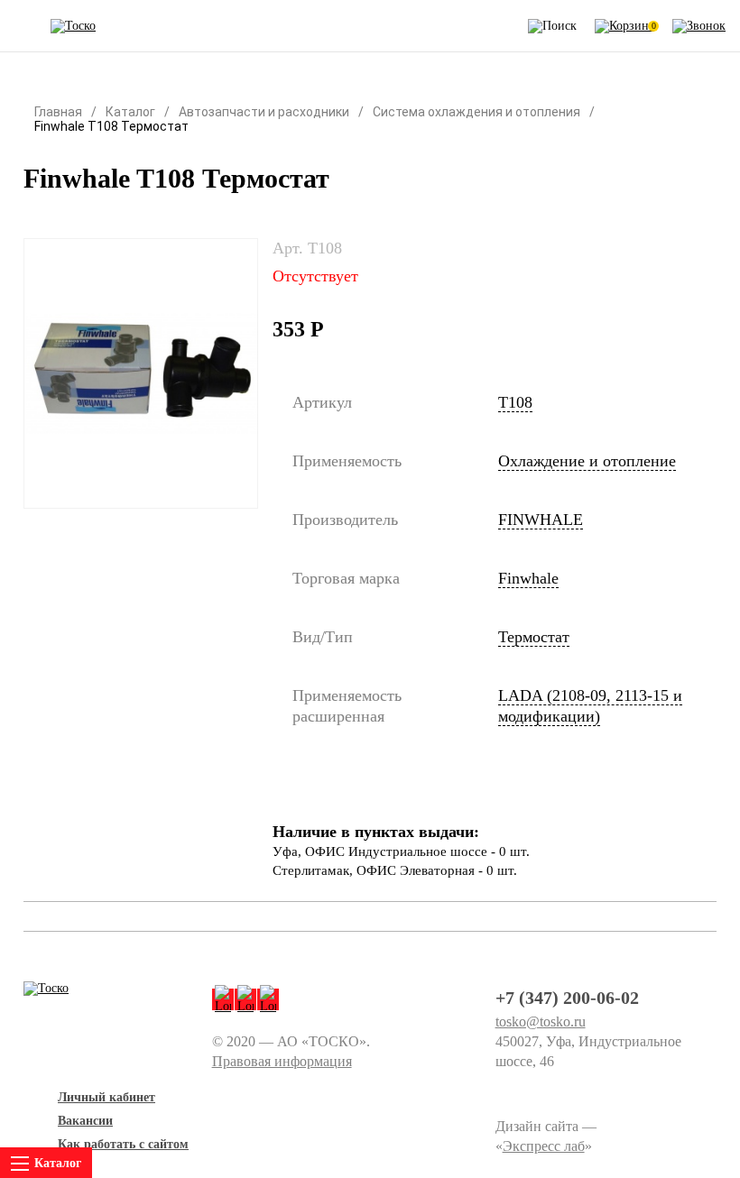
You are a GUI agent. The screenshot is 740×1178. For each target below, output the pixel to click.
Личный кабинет (106, 1097)
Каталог (130, 112)
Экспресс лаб (544, 1146)
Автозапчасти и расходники (264, 112)
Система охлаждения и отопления (476, 112)
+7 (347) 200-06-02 (567, 998)
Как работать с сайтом (123, 1144)
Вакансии (85, 1120)
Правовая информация (282, 1061)
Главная (58, 112)
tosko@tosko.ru (540, 1021)
